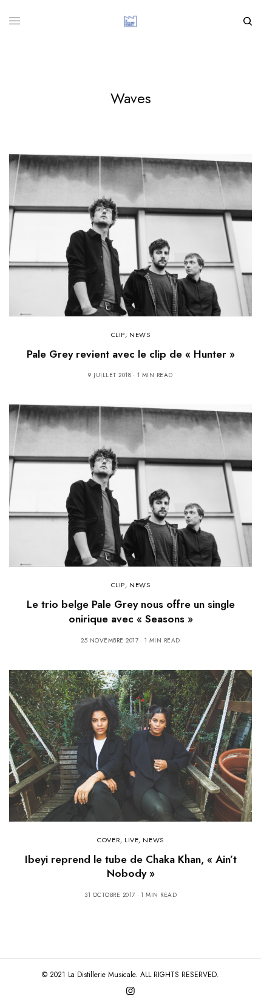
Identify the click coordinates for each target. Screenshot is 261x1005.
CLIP (118, 334)
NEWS (139, 334)
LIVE (131, 840)
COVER (108, 840)
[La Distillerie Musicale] (130, 21)
